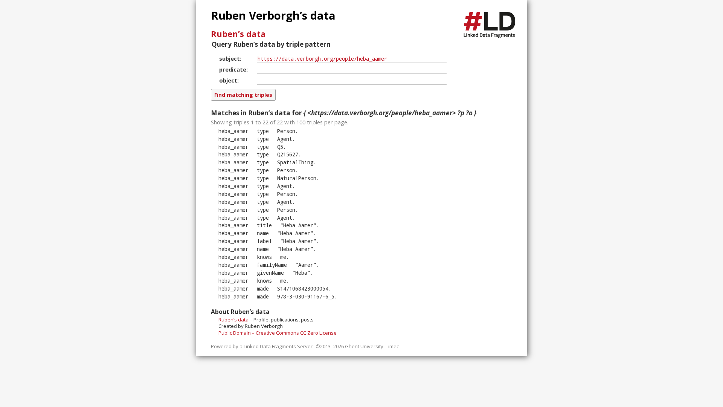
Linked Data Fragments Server (278, 346)
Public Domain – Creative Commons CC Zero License (277, 332)
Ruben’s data (238, 33)
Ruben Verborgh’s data (273, 15)
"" (298, 225)
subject (229, 58)
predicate (232, 69)
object (228, 80)
